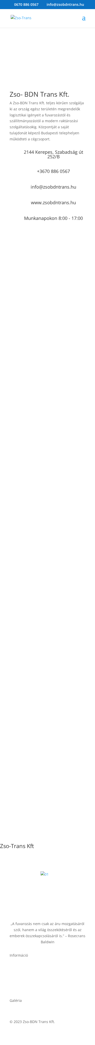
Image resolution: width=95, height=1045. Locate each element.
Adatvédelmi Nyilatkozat (30, 981)
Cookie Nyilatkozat (25, 987)
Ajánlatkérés (20, 968)
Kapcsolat (18, 975)
